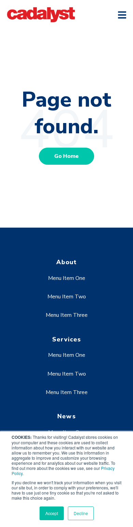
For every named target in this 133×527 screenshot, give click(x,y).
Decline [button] (81, 513)
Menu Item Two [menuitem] (66, 296)
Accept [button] (51, 513)
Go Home (66, 156)
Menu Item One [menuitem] (66, 278)
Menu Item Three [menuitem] (67, 315)
